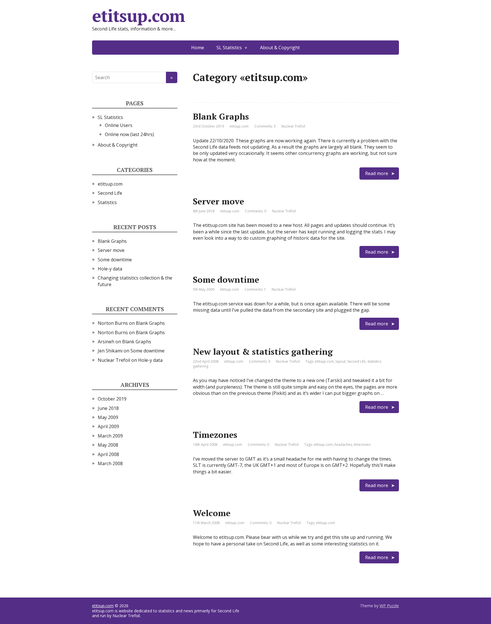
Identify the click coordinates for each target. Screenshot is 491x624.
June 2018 (108, 408)
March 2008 (110, 463)
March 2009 (110, 436)
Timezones (215, 434)
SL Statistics (229, 47)
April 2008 (108, 454)
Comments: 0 (255, 211)
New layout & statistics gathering (263, 351)
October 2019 (112, 399)
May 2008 (108, 445)
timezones (362, 444)
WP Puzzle (389, 605)
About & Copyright (280, 47)
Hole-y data (110, 269)
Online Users (118, 125)
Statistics (107, 202)
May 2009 (108, 417)
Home (197, 47)
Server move (218, 201)
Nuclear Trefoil (114, 360)
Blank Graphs (221, 116)
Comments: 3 (265, 126)
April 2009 (108, 426)
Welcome (211, 513)
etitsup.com (138, 16)
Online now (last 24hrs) (129, 134)
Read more (376, 173)
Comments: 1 (255, 289)
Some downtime (226, 279)
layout (341, 361)
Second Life (356, 361)
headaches (343, 444)
